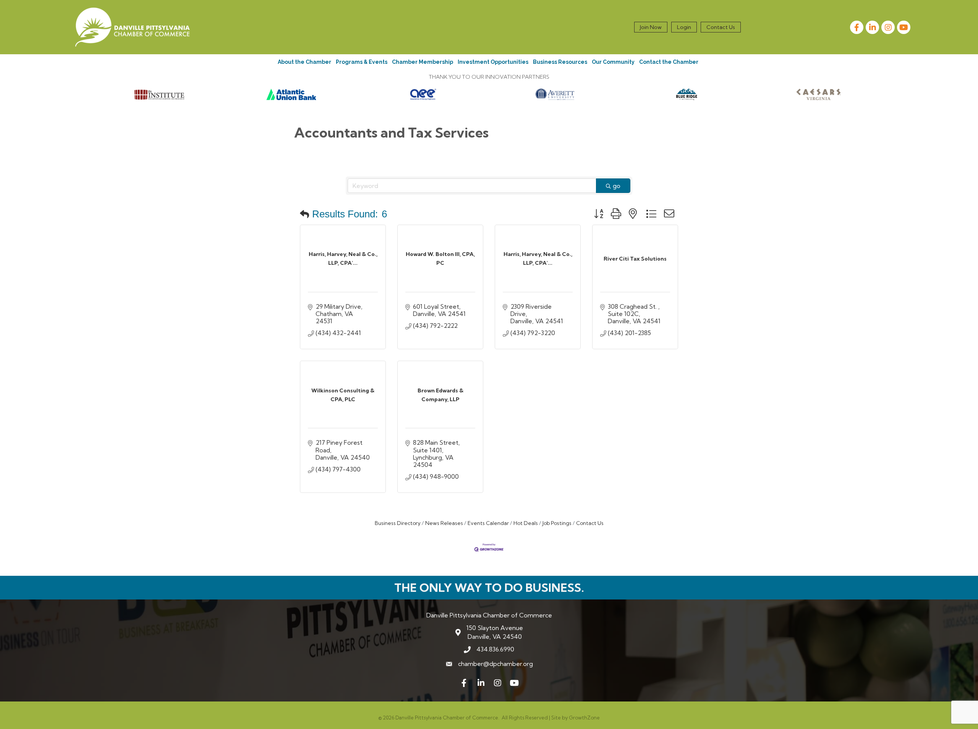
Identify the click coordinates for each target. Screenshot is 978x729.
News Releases (444, 523)
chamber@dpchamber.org (495, 663)
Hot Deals (525, 523)
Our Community (613, 62)
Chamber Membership (422, 62)
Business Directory (398, 523)
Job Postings (557, 523)
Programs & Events (361, 62)
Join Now (651, 27)
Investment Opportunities (493, 62)
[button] (304, 214)
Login (684, 27)
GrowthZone (584, 717)
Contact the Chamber (668, 62)
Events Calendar (488, 523)
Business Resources (560, 62)
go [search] (616, 186)
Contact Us (720, 27)
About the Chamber (304, 62)
